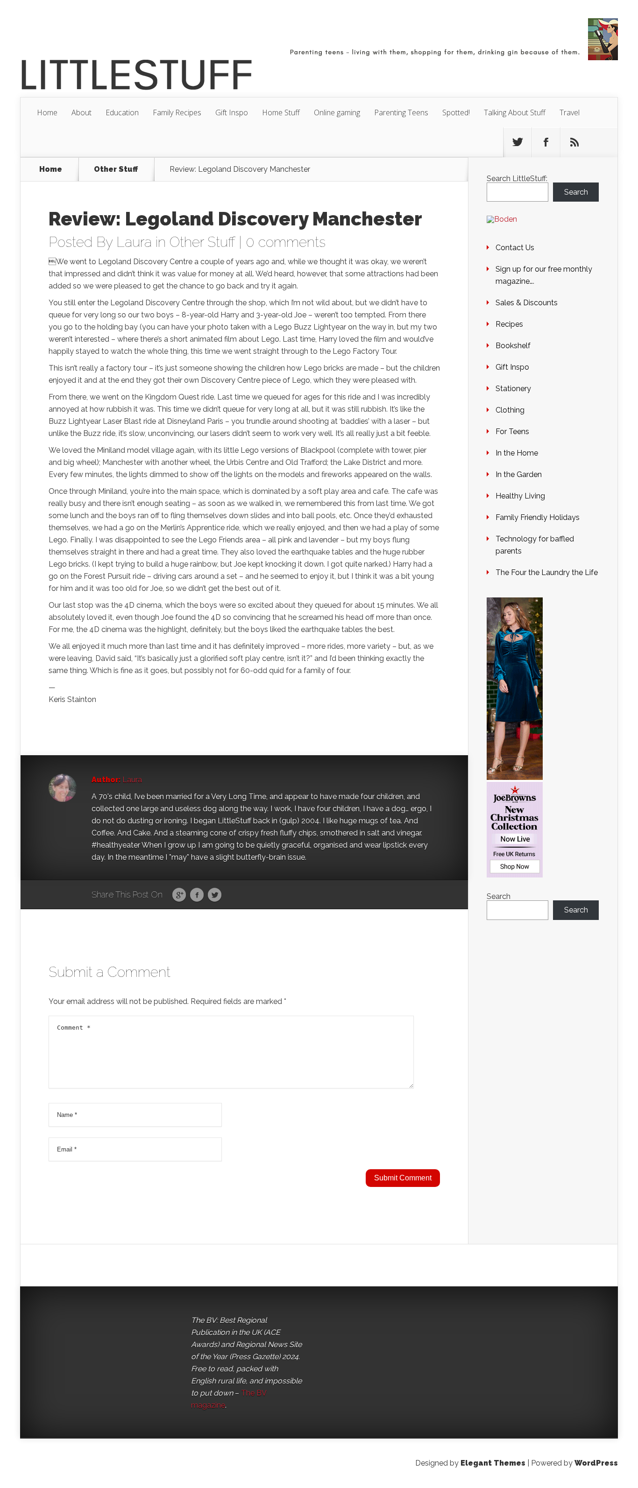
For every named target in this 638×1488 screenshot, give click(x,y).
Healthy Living (520, 495)
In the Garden (519, 474)
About (81, 112)
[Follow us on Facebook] (546, 142)
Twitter (214, 895)
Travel (570, 112)
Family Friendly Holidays (538, 517)
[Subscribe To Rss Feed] (574, 142)
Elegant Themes (493, 1463)
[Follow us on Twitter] (517, 142)
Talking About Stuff (515, 112)
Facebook (197, 895)
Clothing (510, 410)
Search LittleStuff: (517, 178)
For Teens (512, 431)
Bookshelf (513, 345)
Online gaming (337, 112)
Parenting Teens (401, 112)
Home (47, 112)
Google (179, 895)
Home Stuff (281, 112)
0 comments (286, 242)
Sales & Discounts (527, 302)
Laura (134, 242)
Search (576, 192)
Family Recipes (177, 112)
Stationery (513, 388)
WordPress (596, 1463)
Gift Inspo (231, 112)
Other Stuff (116, 169)
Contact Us (515, 247)
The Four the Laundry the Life (547, 572)
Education (122, 112)
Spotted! (456, 112)
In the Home (517, 453)
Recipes (509, 324)
